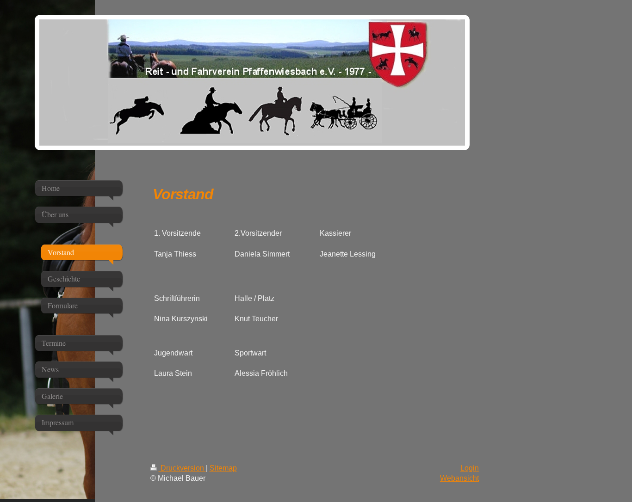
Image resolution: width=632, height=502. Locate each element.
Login (469, 468)
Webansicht (459, 478)
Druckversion (182, 468)
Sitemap (223, 468)
